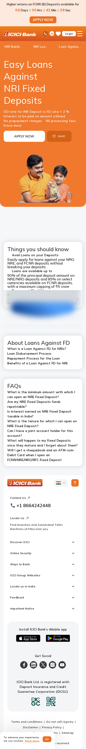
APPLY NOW (43, 20)
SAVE (61, 136)
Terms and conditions (26, 721)
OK (47, 739)
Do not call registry (59, 721)
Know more (13, 125)
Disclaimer (30, 727)
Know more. (32, 740)
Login (69, 33)
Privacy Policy (51, 727)
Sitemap (68, 732)
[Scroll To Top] (75, 483)
